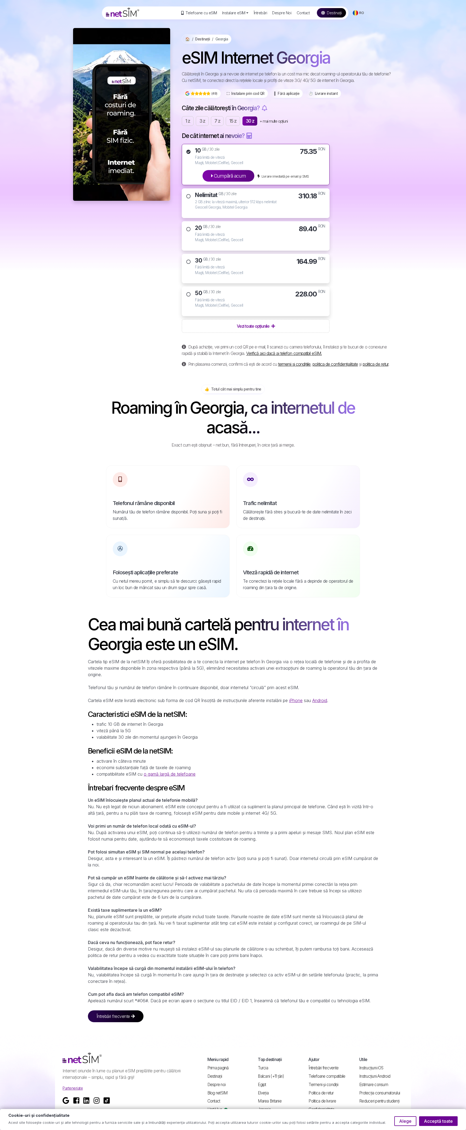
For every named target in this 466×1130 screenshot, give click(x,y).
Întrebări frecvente (114, 1016)
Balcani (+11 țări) (271, 1076)
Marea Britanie (270, 1101)
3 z (202, 121)
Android (319, 700)
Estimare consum (373, 1084)
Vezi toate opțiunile (253, 326)
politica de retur (376, 364)
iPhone (296, 700)
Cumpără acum (229, 176)
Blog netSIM (217, 1093)
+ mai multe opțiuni (273, 121)
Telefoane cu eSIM (201, 13)
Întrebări (260, 13)
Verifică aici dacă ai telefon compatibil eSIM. (284, 353)
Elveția (263, 1093)
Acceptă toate (438, 1121)
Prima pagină (218, 1067)
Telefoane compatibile (327, 1076)
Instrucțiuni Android (374, 1076)
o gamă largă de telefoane (170, 774)
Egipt (262, 1084)
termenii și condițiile (294, 364)
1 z (187, 121)
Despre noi (216, 1084)
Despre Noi (281, 13)
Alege (405, 1121)
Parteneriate (73, 1088)
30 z (250, 121)
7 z (217, 121)
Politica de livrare (322, 1101)
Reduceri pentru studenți (379, 1101)
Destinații (334, 13)
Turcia (263, 1067)
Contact (303, 13)
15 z (233, 121)
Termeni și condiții (323, 1084)
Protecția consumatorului (379, 1093)
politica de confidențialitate (335, 364)
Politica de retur (321, 1093)
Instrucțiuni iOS (371, 1067)
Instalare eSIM (233, 13)
